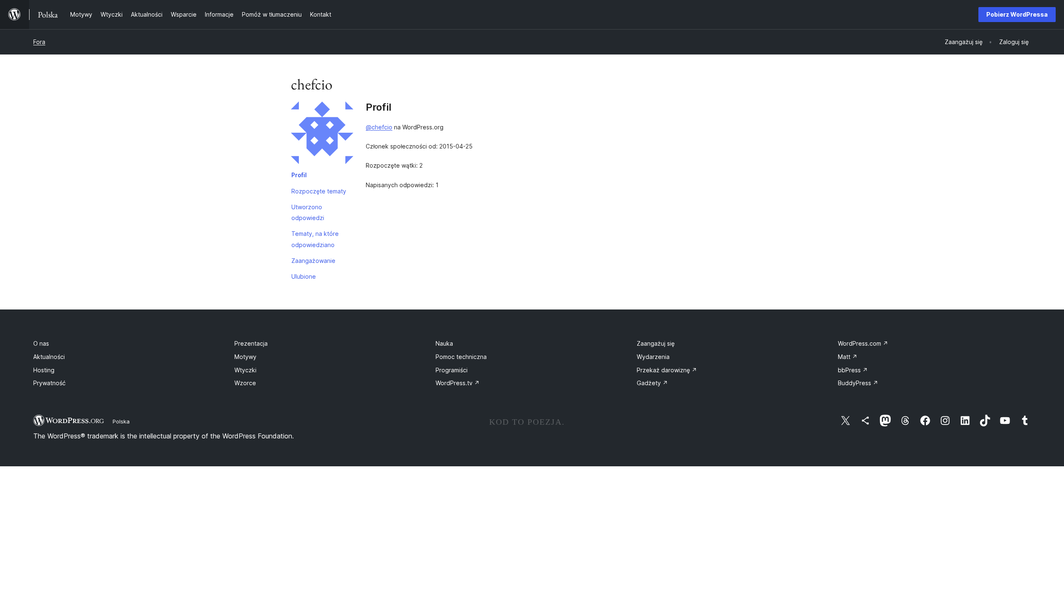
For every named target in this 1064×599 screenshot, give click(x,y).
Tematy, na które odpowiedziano (315, 239)
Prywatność (49, 382)
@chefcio (379, 127)
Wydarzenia (653, 356)
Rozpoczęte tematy (318, 191)
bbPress (853, 370)
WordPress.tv (458, 382)
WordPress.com (863, 343)
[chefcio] (322, 134)
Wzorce (245, 382)
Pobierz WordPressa (1017, 14)
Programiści (452, 370)
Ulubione (303, 276)
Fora (39, 41)
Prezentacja (251, 343)
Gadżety (652, 382)
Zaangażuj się (656, 343)
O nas (41, 343)
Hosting (43, 370)
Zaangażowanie (313, 260)
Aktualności (49, 356)
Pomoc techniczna (461, 356)
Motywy (245, 356)
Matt (847, 356)
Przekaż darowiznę (667, 370)
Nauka (444, 343)
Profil (299, 174)
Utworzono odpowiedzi (307, 212)
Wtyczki (245, 370)
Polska (121, 421)
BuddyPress (858, 382)
